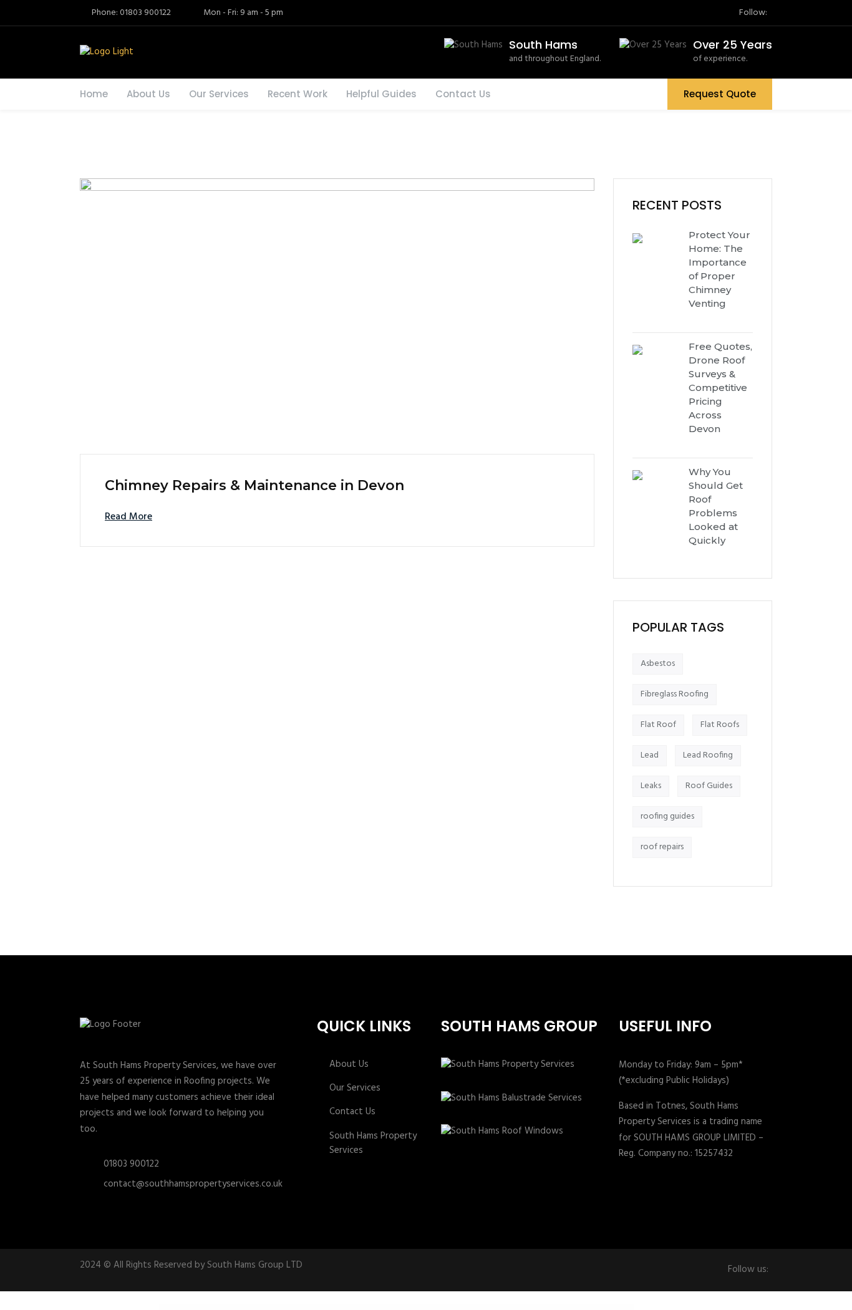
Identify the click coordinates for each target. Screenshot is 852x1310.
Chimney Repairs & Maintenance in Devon (254, 485)
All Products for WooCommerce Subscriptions (452, 1307)
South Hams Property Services (373, 1143)
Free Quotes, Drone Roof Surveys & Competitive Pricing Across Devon (720, 387)
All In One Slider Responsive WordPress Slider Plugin (372, 1307)
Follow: (753, 13)
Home (94, 93)
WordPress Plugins (270, 1307)
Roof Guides (708, 786)
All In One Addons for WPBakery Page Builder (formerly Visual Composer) (297, 1307)
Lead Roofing (708, 755)
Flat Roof (658, 725)
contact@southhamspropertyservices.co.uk (193, 1184)
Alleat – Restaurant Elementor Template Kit (478, 1307)
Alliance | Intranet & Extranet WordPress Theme (540, 1307)
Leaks (651, 786)
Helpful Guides (381, 93)
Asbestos (658, 664)
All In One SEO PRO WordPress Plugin (347, 1307)
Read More (128, 517)
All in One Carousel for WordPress (327, 1307)
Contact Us (463, 93)
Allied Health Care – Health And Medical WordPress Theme (571, 1307)
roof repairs (662, 847)
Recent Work (297, 93)
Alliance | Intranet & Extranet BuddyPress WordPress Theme (509, 1307)
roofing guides (667, 816)
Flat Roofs (719, 725)
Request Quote (720, 93)
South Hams (543, 44)
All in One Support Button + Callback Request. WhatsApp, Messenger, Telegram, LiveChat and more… (412, 1307)
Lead (650, 755)
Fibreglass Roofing (675, 694)
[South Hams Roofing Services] (105, 52)
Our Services (219, 93)
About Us (148, 93)
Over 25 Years (732, 44)
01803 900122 (131, 1164)
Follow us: (748, 1270)
